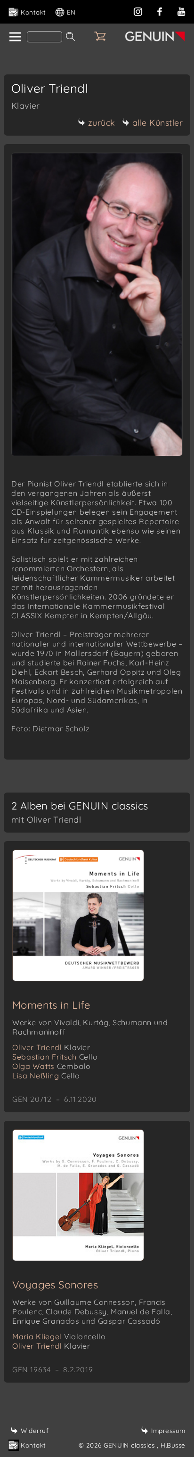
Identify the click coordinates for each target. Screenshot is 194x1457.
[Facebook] (160, 10)
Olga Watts (51, 1066)
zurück (101, 122)
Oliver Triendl (51, 1047)
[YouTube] (181, 10)
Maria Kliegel (58, 1336)
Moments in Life (51, 1005)
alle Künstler (157, 122)
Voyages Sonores (55, 1284)
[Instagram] (138, 10)
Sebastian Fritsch (55, 1056)
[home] (14, 37)
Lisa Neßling (46, 1075)
